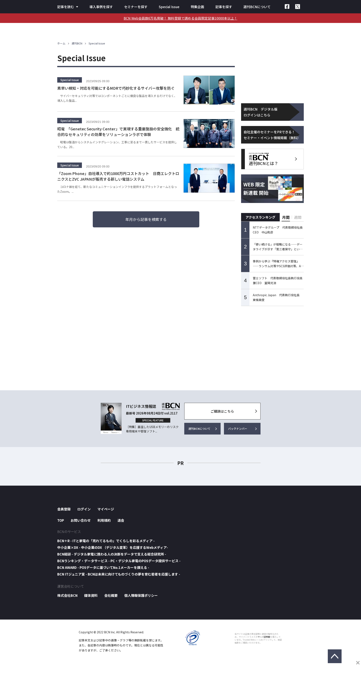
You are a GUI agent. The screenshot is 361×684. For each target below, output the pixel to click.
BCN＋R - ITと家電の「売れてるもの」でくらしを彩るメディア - (106, 540)
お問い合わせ (81, 520)
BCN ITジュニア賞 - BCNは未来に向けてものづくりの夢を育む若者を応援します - (118, 574)
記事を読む (65, 6)
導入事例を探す (101, 6)
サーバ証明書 (264, 636)
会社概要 (111, 595)
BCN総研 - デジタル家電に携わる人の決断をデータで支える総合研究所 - (111, 554)
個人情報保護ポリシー (141, 595)
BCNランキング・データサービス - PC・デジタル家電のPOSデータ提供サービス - (118, 560)
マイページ (105, 508)
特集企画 (197, 6)
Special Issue (169, 6)
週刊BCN (77, 43)
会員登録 (64, 508)
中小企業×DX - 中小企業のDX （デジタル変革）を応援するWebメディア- (112, 547)
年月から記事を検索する (146, 219)
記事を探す (223, 6)
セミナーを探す (135, 6)
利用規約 (104, 520)
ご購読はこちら (222, 411)
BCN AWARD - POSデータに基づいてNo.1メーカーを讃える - (103, 567)
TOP (60, 520)
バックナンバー (237, 429)
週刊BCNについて (257, 6)
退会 (120, 520)
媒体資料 (91, 595)
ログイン (84, 508)
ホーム (61, 43)
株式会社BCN (67, 595)
